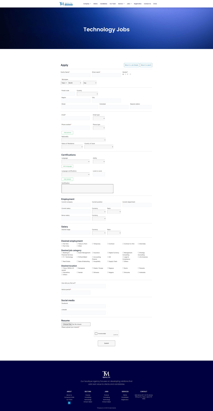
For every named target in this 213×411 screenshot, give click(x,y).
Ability (95, 158)
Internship (142, 244)
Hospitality (97, 261)
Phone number (66, 124)
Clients (95, 4)
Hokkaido (142, 272)
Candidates (103, 4)
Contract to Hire (129, 244)
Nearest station (135, 104)
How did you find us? (69, 283)
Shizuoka (127, 272)
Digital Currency (114, 252)
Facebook (65, 303)
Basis (109, 208)
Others (126, 261)
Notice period (66, 289)
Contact (143, 391)
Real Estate (66, 261)
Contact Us (147, 4)
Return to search (146, 65)
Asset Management (84, 252)
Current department (129, 202)
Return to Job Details (131, 65)
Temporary (97, 244)
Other (80, 246)
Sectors (120, 4)
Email (64, 115)
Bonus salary (66, 215)
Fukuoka (142, 268)
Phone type (96, 124)
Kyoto (126, 268)
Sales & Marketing (84, 261)
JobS (106, 391)
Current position (97, 202)
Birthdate (65, 79)
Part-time (66, 246)
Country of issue (89, 143)
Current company (67, 202)
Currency (95, 208)
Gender (125, 72)
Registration (137, 4)
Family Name (65, 72)
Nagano (111, 272)
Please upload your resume (70, 327)
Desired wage (66, 229)
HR (110, 257)
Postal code (65, 90)
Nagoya (111, 268)
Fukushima (66, 272)
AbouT (69, 391)
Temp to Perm (82, 244)
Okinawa (96, 272)
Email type (96, 115)
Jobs (128, 4)
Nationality (65, 136)
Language (65, 158)
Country (79, 90)
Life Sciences (143, 257)
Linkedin (64, 309)
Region (64, 97)
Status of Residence (68, 143)
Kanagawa (81, 268)
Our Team (113, 4)
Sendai (80, 272)
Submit (106, 343)
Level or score (97, 171)
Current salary (66, 208)
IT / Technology (68, 257)
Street (63, 104)
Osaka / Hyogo (98, 268)
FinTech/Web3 (82, 257)
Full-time (65, 244)
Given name (96, 72)
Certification (65, 183)
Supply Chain (113, 261)
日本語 (155, 4)
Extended (103, 104)
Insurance (97, 252)
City (93, 97)
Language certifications (69, 171)
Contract (111, 244)
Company (86, 4)
